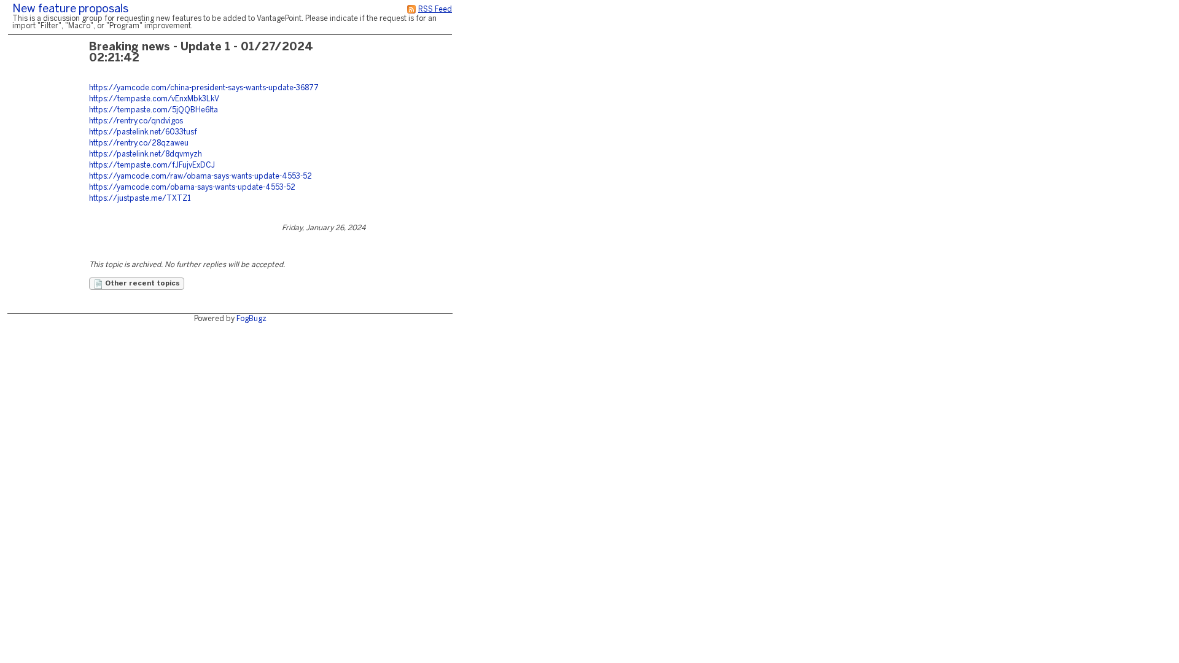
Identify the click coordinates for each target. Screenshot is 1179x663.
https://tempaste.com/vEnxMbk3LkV (154, 99)
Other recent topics (141, 284)
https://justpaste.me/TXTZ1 (140, 198)
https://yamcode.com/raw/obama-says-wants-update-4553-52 (200, 176)
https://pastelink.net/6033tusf (143, 132)
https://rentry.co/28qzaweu (139, 143)
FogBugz (251, 319)
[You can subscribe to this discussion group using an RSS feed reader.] (411, 9)
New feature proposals (70, 9)
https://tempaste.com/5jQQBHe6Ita (153, 110)
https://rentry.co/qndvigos (136, 121)
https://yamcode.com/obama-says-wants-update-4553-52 (192, 187)
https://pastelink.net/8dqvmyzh (145, 154)
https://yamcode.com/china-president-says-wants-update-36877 (204, 88)
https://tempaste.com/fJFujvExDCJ (152, 165)
